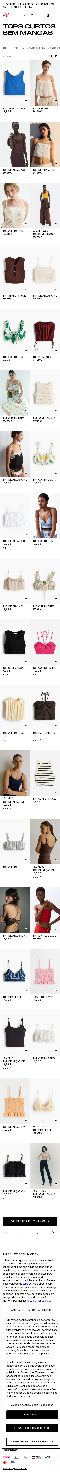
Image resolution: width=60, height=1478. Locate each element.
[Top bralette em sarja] (15, 971)
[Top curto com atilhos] (45, 454)
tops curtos (29, 1283)
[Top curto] (15, 841)
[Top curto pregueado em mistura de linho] (15, 393)
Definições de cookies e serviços (32, 1441)
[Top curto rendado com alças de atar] (45, 1033)
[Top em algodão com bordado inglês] (45, 910)
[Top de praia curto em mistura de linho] (45, 144)
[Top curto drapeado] (15, 707)
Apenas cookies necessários (32, 1428)
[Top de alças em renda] (15, 910)
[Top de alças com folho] (15, 515)
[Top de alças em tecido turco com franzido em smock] (15, 1101)
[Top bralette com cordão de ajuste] (45, 1101)
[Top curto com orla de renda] (45, 515)
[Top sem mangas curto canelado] (15, 642)
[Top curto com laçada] (15, 331)
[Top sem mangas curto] (15, 83)
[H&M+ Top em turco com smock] (45, 971)
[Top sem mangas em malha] (15, 270)
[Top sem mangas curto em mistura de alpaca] (45, 1166)
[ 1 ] (51, 56)
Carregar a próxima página (30, 1221)
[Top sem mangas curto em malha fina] (45, 205)
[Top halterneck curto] (45, 707)
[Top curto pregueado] (45, 581)
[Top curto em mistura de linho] (45, 642)
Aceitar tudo (32, 1414)
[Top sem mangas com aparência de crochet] (45, 393)
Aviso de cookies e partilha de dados (32, 1404)
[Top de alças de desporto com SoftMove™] (15, 773)
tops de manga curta (39, 1300)
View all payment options (15, 1468)
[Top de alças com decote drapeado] (15, 144)
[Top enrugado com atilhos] (45, 83)
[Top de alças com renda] (15, 454)
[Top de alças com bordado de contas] (45, 270)
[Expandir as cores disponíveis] (5, 548)
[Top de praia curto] (15, 581)
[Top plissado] (45, 331)
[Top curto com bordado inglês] (15, 205)
